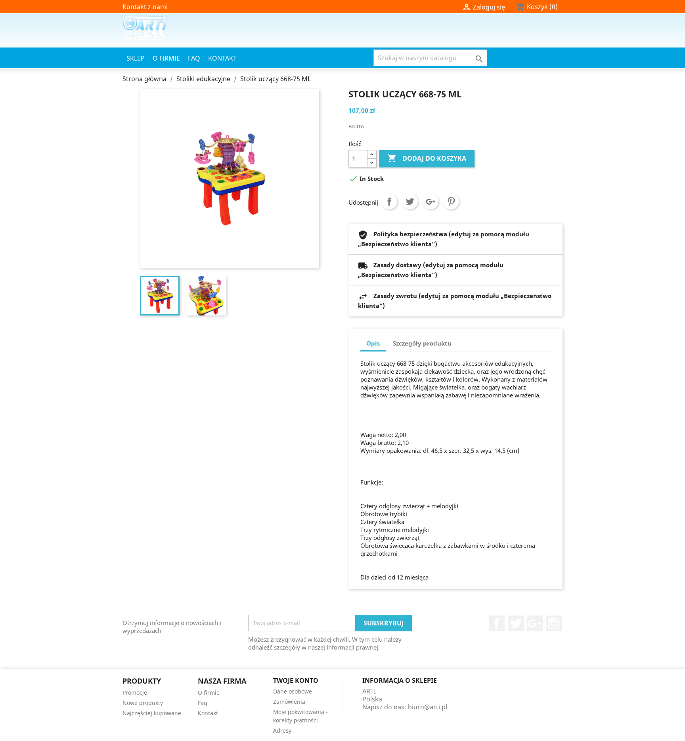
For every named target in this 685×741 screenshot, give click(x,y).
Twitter (516, 623)
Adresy (282, 730)
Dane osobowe (292, 691)
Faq (194, 58)
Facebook (497, 623)
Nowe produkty (142, 703)
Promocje (134, 692)
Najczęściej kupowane (151, 713)
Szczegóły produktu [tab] (422, 343)
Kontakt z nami (145, 6)
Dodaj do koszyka (426, 158)
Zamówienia (289, 701)
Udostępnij (389, 201)
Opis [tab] (373, 343)
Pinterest (451, 201)
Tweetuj (410, 201)
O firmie (166, 58)
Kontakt (222, 58)
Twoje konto (295, 680)
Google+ (430, 201)
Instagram (554, 623)
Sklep (135, 58)
